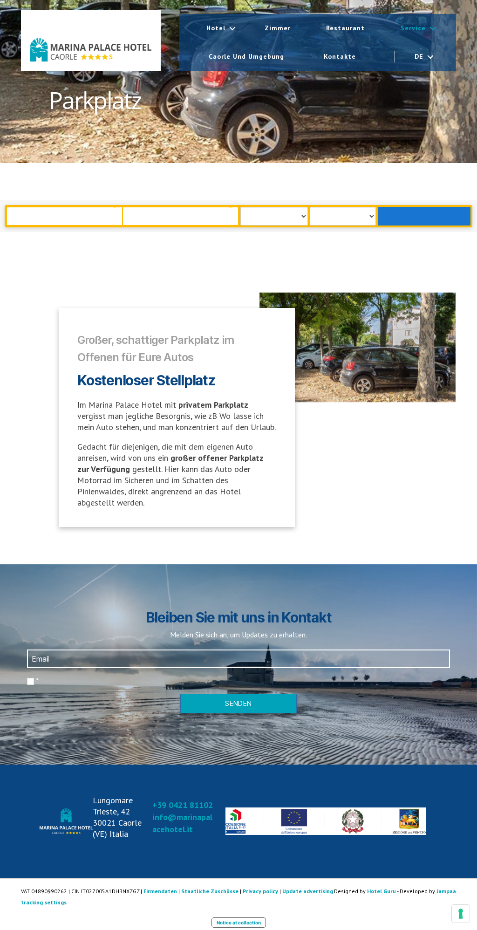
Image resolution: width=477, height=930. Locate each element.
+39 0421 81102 (182, 805)
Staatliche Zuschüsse (209, 891)
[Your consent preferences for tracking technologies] (461, 914)
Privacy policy (260, 891)
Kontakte (340, 56)
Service (413, 28)
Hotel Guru (381, 891)
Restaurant (345, 28)
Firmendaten (160, 891)
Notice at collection (239, 922)
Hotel (215, 28)
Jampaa (446, 891)
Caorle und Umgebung (246, 56)
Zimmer (278, 28)
